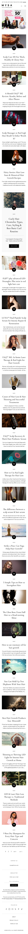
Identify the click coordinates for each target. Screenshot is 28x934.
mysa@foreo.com (14, 865)
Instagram (9, 909)
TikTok (22, 909)
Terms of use (14, 923)
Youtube (12, 909)
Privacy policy (14, 920)
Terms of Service (19, 898)
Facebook (6, 909)
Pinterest (19, 909)
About (14, 916)
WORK (24, 2)
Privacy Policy (9, 898)
